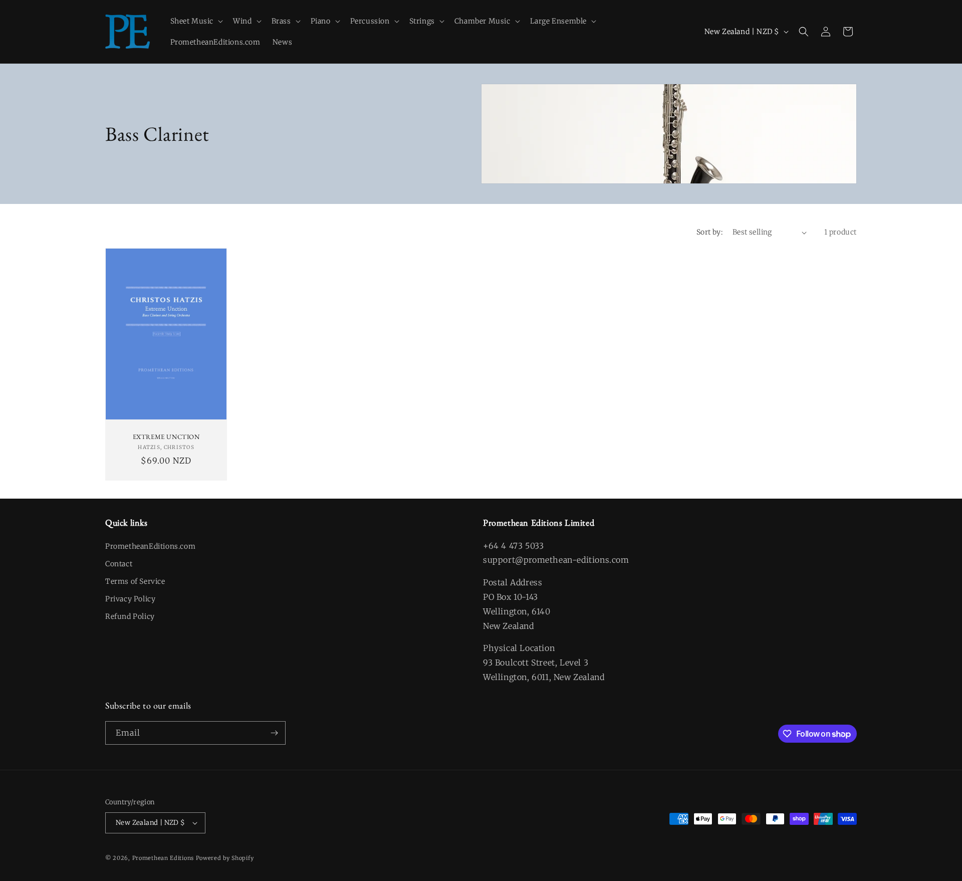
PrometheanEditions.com (150, 546)
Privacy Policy (130, 598)
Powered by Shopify (225, 857)
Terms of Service (135, 581)
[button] (195, 21)
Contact (118, 563)
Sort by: (709, 232)
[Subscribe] (274, 733)
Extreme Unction (166, 437)
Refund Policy (130, 616)
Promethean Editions (163, 857)
